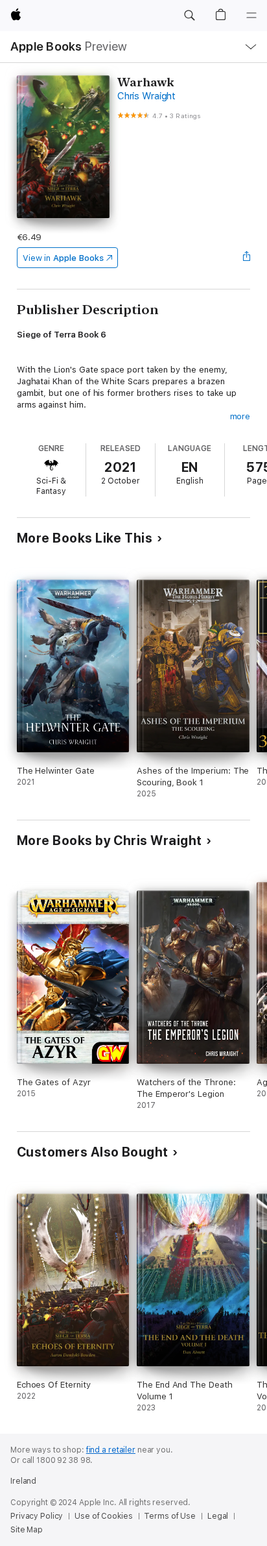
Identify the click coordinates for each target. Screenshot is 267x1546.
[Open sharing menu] (246, 257)
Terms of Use (170, 1516)
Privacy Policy (36, 1516)
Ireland (23, 1481)
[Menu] (251, 15)
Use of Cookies (103, 1516)
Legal (217, 1516)
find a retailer (110, 1449)
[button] (189, 15)
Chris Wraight (146, 96)
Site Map (26, 1529)
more (240, 416)
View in (63, 258)
